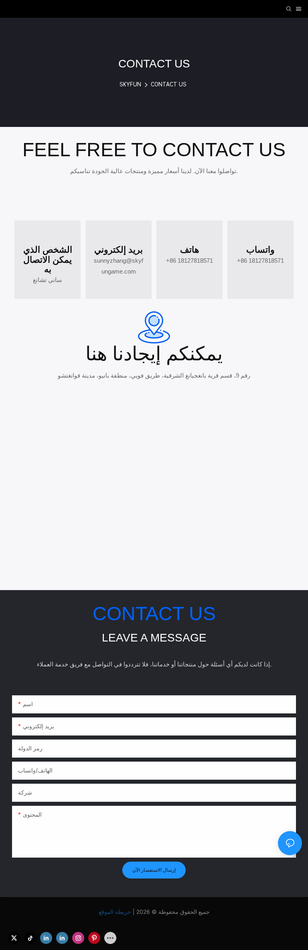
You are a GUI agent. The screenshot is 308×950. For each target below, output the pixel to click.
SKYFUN (130, 84)
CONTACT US (168, 84)
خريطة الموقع (116, 911)
